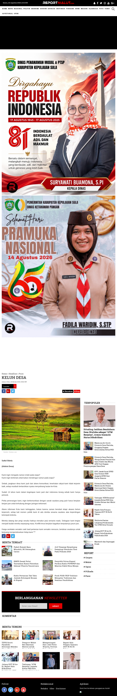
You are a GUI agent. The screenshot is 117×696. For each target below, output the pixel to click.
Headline (13, 373)
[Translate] (14, 386)
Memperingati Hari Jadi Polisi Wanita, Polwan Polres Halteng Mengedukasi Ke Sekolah (50, 647)
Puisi (21, 373)
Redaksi (44, 688)
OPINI (16, 13)
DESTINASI (60, 8)
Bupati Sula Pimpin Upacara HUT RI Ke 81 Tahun (70, 645)
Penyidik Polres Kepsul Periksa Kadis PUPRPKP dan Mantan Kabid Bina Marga (67, 563)
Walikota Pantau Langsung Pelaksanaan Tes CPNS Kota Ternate (103, 522)
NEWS (10, 8)
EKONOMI (35, 8)
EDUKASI (51, 8)
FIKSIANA (70, 8)
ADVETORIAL (7, 13)
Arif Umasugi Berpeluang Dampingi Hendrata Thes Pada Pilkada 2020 (66, 549)
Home (4, 373)
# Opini (87, 566)
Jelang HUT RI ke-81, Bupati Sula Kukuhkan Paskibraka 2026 (10, 667)
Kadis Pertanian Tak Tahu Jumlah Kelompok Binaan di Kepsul (25, 577)
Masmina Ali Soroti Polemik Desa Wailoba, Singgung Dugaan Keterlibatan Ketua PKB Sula (99, 447)
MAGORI (84, 8)
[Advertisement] (58, 33)
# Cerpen (88, 557)
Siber (52, 688)
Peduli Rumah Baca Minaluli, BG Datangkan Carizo (24, 549)
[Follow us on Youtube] (23, 689)
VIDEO (107, 8)
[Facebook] (4, 391)
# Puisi (87, 576)
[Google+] (8, 391)
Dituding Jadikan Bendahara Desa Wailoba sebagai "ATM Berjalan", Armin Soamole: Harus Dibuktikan (99, 433)
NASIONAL (18, 8)
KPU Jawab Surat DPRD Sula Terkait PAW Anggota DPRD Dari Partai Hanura (103, 474)
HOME (4, 8)
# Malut (87, 562)
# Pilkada (88, 571)
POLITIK (26, 8)
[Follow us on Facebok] (4, 689)
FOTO (101, 8)
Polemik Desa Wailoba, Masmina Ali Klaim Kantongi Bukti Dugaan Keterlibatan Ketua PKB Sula (99, 488)
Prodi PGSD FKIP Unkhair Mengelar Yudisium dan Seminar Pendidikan (66, 577)
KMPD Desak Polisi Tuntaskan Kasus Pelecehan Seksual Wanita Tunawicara (26, 563)
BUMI (77, 8)
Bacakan (68, 391)
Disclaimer (61, 688)
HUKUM (43, 8)
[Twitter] (13, 391)
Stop (77, 391)
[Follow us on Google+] (17, 689)
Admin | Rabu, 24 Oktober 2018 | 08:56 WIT (14, 382)
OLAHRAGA (93, 8)
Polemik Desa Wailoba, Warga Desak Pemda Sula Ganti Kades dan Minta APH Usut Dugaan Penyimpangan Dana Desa (99, 461)
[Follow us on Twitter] (10, 689)
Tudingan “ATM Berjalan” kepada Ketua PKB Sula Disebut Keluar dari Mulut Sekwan (30, 668)
